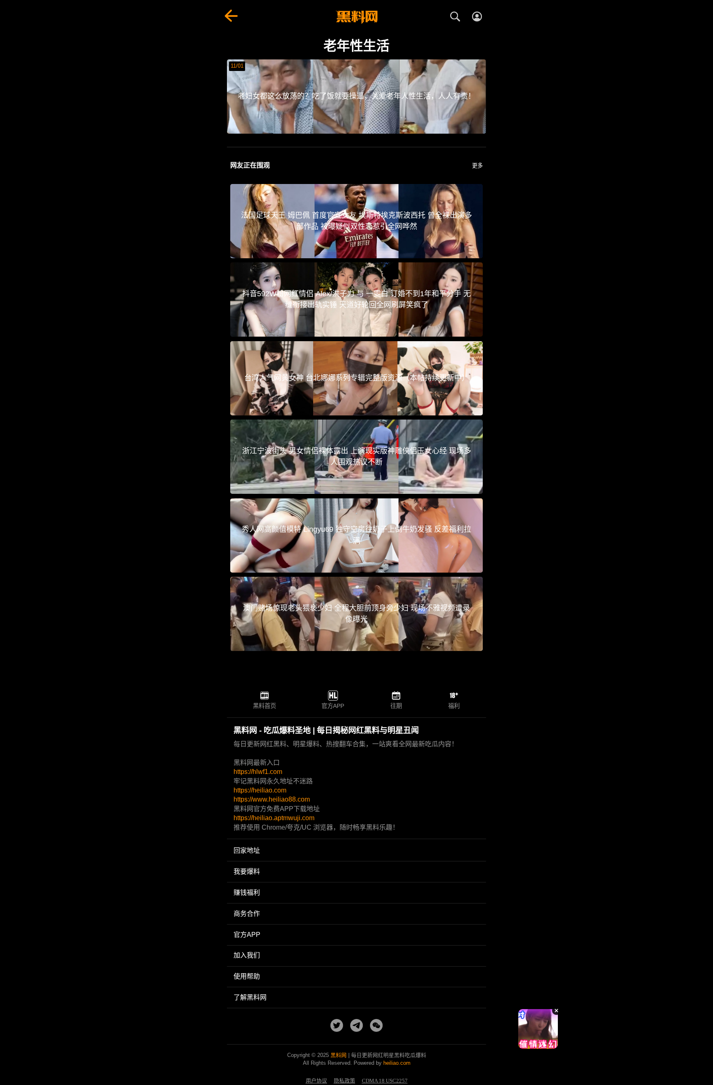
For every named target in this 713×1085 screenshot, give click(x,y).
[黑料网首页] (356, 17)
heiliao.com (397, 1063)
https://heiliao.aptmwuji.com (274, 817)
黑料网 (339, 1055)
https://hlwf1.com (258, 771)
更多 (477, 165)
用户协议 (316, 1081)
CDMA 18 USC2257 (385, 1081)
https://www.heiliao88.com (272, 799)
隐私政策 (344, 1081)
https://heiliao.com (260, 790)
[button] (532, 1045)
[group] (538, 1029)
